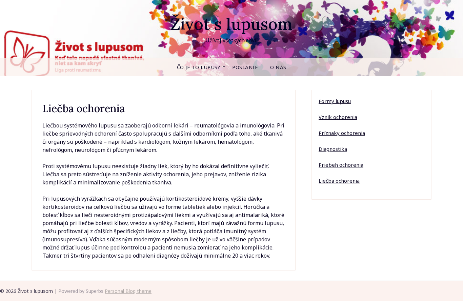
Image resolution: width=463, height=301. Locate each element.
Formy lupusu (335, 101)
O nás (278, 67)
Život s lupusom (231, 24)
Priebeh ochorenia (341, 164)
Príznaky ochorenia (342, 132)
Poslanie (245, 67)
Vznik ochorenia (338, 117)
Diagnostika (333, 148)
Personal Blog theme (128, 291)
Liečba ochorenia (339, 180)
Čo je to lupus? (198, 67)
